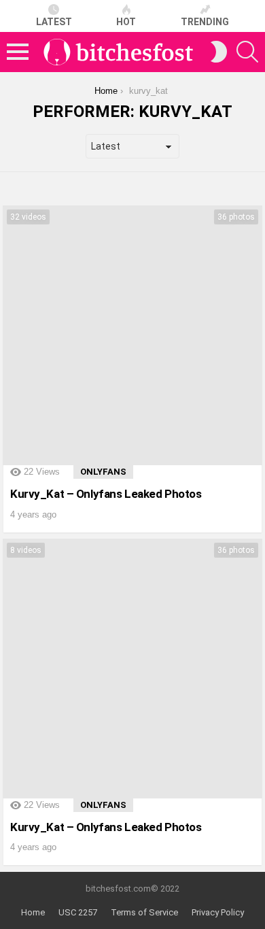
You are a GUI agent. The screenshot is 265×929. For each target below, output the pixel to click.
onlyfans (103, 472)
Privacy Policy (218, 912)
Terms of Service (144, 912)
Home (33, 912)
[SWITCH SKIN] (219, 52)
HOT (126, 21)
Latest (54, 21)
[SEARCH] (247, 52)
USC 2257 (77, 912)
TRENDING (205, 21)
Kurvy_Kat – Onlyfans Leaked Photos (106, 494)
